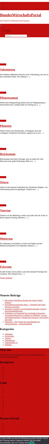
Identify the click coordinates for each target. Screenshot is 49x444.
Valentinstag (7, 69)
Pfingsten (5, 125)
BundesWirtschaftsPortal (20, 15)
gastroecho (9, 407)
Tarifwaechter (10, 434)
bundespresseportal (12, 432)
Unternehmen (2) (11, 343)
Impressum (9, 413)
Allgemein (9, 334)
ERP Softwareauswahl (13, 400)
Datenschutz (9, 411)
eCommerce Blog (11, 396)
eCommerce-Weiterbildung (15, 409)
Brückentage (8, 154)
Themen (8, 31)
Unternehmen (10, 341)
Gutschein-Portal (11, 405)
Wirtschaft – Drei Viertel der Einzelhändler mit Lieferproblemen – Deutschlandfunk (22, 323)
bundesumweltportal (12, 426)
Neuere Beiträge (6, 278)
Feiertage (6, 266)
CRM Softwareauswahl (13, 398)
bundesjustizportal (11, 430)
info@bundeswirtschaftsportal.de (17, 3)
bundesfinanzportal (12, 428)
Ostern (4, 182)
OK (32, 443)
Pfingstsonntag (9, 97)
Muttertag (6, 238)
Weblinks (8, 345)
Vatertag (5, 210)
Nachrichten (9, 29)
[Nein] (35, 443)
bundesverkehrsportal (13, 423)
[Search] (28, 36)
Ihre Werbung (10, 33)
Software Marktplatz (12, 403)
